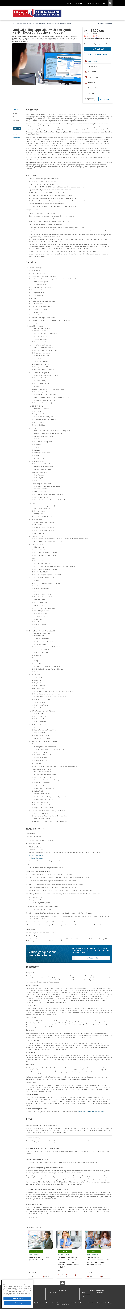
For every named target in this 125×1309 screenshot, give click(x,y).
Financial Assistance (87, 1294)
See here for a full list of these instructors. (91, 1112)
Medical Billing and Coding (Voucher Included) (39, 1258)
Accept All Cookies (17, 1298)
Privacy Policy (65, 1304)
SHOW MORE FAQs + (32, 1218)
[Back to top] (62, 1289)
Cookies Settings (17, 1303)
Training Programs (21, 23)
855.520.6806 (16, 137)
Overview (15, 109)
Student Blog (100, 1292)
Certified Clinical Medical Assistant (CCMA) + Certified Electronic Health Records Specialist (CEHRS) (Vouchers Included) (68, 1262)
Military (83, 1292)
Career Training (52, 1292)
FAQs (14, 124)
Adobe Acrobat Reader (36, 858)
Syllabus (15, 113)
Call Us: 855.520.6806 (105, 23)
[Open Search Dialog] (110, 3)
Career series (92, 61)
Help (83, 1296)
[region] (17, 1294)
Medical (30, 23)
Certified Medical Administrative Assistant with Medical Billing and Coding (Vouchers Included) (98, 1261)
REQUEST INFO (104, 99)
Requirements (17, 117)
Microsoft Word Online (36, 855)
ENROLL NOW (97, 49)
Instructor (16, 120)
